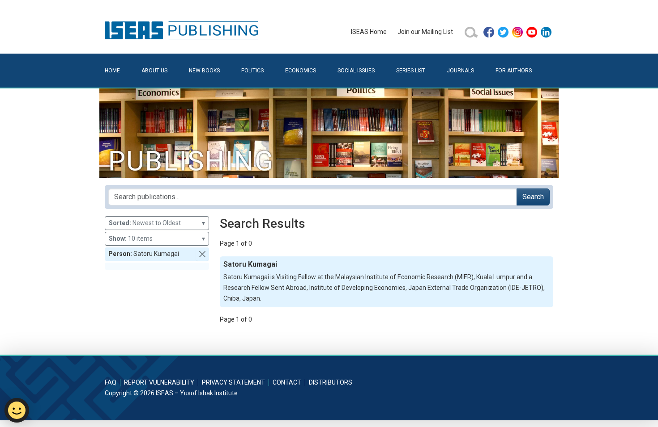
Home (112, 70)
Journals (460, 70)
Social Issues (356, 70)
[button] (202, 254)
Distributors (330, 382)
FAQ (110, 382)
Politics (252, 70)
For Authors (514, 70)
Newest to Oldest (157, 222)
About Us (154, 70)
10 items (157, 238)
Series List (410, 70)
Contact (287, 382)
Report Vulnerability (159, 382)
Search (533, 197)
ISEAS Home (369, 31)
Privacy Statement (233, 382)
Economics (300, 70)
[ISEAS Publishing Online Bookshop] (183, 29)
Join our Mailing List (425, 31)
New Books (204, 70)
